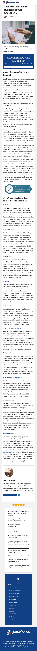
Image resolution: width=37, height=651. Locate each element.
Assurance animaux (13, 596)
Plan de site (29, 647)
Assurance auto (12, 605)
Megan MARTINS (10, 17)
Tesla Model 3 (12, 614)
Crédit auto (11, 611)
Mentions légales (23, 647)
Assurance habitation (13, 593)
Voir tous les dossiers (10, 495)
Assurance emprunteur (14, 590)
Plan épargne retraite (14, 617)
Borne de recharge (13, 620)
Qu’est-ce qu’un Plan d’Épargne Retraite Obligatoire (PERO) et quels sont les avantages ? (18, 513)
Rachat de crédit (13, 602)
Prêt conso (11, 608)
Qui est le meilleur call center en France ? (18, 556)
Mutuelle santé (12, 599)
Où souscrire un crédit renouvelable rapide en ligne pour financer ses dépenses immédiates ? (18, 566)
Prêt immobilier (13, 587)
